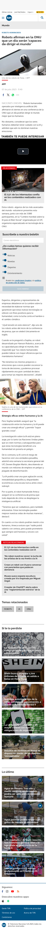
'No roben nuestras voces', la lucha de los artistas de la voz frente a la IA (23, 557)
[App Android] (9, 901)
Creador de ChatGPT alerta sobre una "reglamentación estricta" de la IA (22, 589)
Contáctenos (7, 917)
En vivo (40, 12)
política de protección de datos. (23, 281)
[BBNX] (4, 925)
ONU (29, 609)
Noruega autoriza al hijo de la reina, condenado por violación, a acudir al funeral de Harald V (22, 702)
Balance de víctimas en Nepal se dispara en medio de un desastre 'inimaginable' (22, 753)
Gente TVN (6, 908)
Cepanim (30, 12)
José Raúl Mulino (19, 12)
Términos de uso (8, 913)
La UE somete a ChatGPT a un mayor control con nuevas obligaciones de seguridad (20, 727)
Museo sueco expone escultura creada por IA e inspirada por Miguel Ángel (22, 578)
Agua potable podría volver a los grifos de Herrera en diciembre (22, 821)
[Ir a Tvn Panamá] (22, 18)
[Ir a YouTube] (13, 891)
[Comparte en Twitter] (8, 95)
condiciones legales (23, 280)
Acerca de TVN (29, 913)
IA (19, 609)
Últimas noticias (7, 12)
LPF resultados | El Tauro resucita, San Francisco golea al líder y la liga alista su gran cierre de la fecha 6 (23, 844)
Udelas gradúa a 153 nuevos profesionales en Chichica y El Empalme (20, 871)
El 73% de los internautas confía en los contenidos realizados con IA (22, 197)
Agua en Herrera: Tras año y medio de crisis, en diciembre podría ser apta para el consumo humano (22, 792)
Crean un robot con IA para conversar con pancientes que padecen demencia (22, 567)
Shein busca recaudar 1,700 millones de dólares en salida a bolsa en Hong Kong (21, 676)
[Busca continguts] (42, 18)
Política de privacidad (32, 908)
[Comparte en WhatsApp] (12, 95)
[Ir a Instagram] (7, 891)
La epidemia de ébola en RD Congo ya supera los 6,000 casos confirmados (22, 650)
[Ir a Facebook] (3, 891)
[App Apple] (3, 901)
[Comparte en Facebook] (3, 95)
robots (8, 609)
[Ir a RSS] (19, 891)
